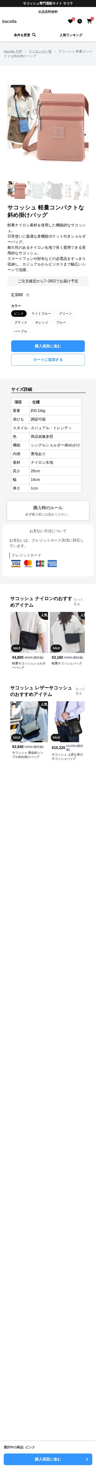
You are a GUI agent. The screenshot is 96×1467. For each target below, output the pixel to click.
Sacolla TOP (13, 51)
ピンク (19, 313)
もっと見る (78, 601)
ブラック (20, 322)
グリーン (65, 313)
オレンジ (41, 322)
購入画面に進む (48, 346)
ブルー (61, 322)
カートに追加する (48, 360)
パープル (20, 331)
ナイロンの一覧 (40, 51)
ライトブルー (41, 313)
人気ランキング (71, 35)
